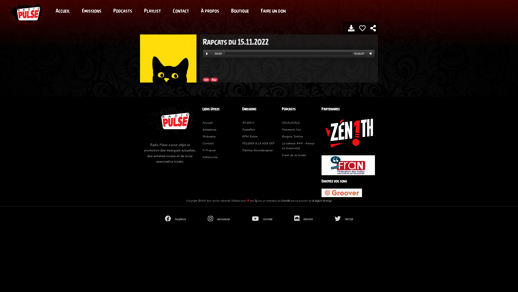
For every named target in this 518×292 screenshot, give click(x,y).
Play (207, 53)
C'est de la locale (294, 155)
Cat (206, 79)
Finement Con (291, 129)
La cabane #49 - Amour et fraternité (298, 145)
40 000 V (248, 122)
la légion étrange (322, 200)
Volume (369, 53)
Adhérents (210, 157)
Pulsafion (248, 129)
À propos (210, 11)
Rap (214, 79)
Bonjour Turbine (292, 136)
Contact (181, 11)
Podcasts (122, 11)
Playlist (152, 11)
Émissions (91, 11)
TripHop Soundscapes (257, 150)
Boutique (240, 11)
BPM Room (249, 136)
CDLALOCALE (291, 122)
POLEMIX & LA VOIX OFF (258, 143)
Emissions (209, 129)
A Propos (209, 150)
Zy (256, 200)
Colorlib (285, 200)
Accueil (63, 11)
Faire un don (273, 11)
